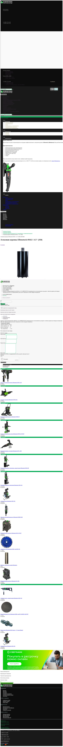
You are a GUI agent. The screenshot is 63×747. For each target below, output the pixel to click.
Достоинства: (3, 338)
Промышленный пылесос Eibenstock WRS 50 (9, 416)
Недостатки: (3, 342)
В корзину (3, 304)
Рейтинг (2, 355)
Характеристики (6, 317)
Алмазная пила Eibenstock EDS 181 (7, 501)
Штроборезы (5, 105)
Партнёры (5, 708)
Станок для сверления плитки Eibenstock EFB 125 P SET (12, 433)
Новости (5, 218)
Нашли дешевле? (6, 297)
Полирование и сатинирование (12, 125)
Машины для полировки (8, 102)
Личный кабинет (6, 714)
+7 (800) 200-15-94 (7, 23)
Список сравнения (9, 72)
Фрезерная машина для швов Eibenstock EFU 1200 (11, 451)
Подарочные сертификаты (8, 707)
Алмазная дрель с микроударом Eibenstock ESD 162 (11, 598)
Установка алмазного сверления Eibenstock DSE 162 (11, 485)
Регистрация (5, 9)
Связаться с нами (6, 700)
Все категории (6, 96)
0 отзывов (2, 244)
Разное (4, 112)
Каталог (4, 213)
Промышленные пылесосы (8, 103)
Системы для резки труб (8, 104)
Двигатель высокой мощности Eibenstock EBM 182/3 (11, 517)
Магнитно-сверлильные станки (9, 108)
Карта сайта (5, 702)
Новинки (5, 97)
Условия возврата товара (8, 694)
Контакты (5, 219)
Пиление (5, 106)
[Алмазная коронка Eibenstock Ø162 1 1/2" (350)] (22, 279)
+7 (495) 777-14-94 (7, 22)
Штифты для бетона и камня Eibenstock (8, 565)
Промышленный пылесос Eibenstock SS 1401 (9, 581)
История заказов (6, 715)
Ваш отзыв (2, 352)
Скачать (6, 195)
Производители (6, 706)
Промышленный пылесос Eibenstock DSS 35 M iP (10, 533)
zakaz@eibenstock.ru (56, 160)
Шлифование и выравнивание (11, 128)
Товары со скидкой (7, 710)
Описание (5, 316)
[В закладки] (5, 304)
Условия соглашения (7, 693)
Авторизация (5, 10)
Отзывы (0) (5, 318)
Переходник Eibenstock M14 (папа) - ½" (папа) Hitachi (11, 630)
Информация (8, 131)
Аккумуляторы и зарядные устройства (11, 111)
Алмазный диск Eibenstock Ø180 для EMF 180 (10, 549)
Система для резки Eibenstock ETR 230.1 (8, 399)
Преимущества (8, 138)
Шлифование (6, 98)
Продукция (7, 121)
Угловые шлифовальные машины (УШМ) (11, 100)
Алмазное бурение (7, 107)
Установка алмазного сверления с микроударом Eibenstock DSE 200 (14, 468)
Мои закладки (6, 716)
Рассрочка (7, 208)
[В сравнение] (7, 304)
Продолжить (3, 362)
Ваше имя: (2, 334)
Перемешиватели (6, 110)
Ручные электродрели (7, 101)
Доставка (7, 206)
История (7, 207)
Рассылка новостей (7, 717)
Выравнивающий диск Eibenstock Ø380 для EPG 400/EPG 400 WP (14, 614)
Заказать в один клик (4, 305)
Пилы (6, 124)
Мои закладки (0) (9, 71)
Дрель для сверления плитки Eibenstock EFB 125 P (11, 382)
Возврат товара (6, 701)
